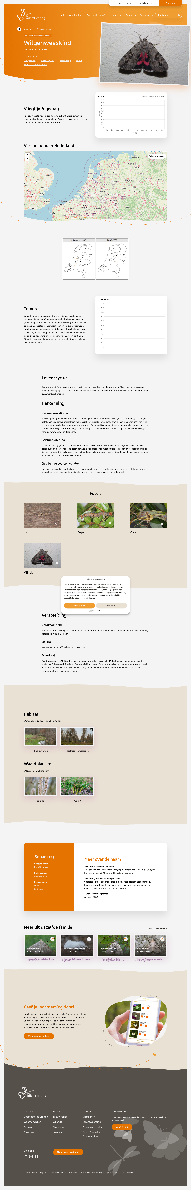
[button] (27, 155)
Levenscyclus (47, 60)
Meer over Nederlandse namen (118, 873)
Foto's (79, 60)
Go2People (72, 1172)
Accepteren (79, 605)
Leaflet (151, 151)
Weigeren (111, 605)
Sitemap (130, 1172)
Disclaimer (120, 1172)
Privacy (111, 1172)
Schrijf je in (122, 1127)
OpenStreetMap (157, 151)
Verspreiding (30, 60)
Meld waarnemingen (68, 1152)
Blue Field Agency (99, 1172)
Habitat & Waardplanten (35, 64)
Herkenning (65, 60)
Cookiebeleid (94, 611)
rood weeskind (53, 469)
